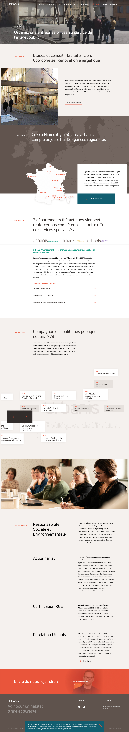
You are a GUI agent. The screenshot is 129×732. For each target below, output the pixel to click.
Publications (114, 4)
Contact (104, 4)
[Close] (100, 725)
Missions (41, 4)
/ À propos (95, 4)
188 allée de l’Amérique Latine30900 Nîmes (111, 708)
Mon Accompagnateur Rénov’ (68, 4)
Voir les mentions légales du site (61, 729)
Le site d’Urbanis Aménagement (44, 283)
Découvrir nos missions (74, 103)
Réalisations (51, 4)
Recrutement (84, 4)
